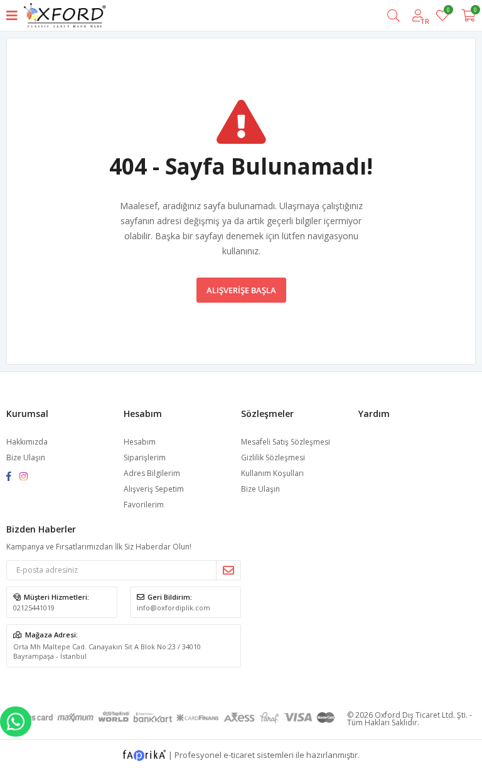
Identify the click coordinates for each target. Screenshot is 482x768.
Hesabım (140, 441)
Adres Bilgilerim (152, 473)
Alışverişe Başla (241, 290)
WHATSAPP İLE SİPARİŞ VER (15, 721)
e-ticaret (239, 754)
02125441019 (34, 607)
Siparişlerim (145, 457)
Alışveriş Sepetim (154, 489)
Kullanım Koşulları (272, 473)
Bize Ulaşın (25, 457)
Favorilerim (448, 11)
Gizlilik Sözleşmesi (273, 457)
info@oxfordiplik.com (173, 607)
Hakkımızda (27, 441)
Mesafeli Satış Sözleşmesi (285, 441)
